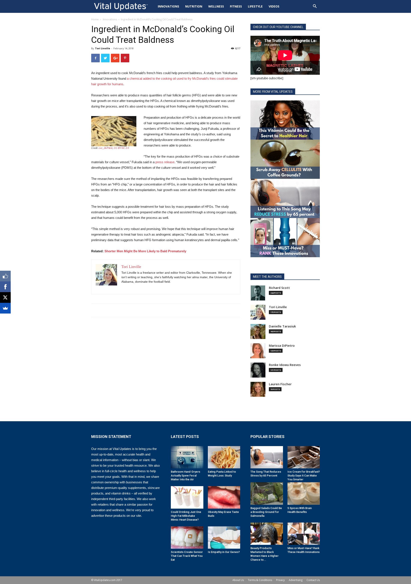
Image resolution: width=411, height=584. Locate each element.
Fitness (236, 6)
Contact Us (313, 580)
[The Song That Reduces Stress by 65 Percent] (266, 457)
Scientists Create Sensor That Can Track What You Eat (187, 555)
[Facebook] (5, 286)
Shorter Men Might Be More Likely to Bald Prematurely (145, 251)
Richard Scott (279, 288)
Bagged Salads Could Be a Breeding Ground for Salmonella (266, 511)
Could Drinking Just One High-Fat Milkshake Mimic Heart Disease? (186, 515)
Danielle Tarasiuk (282, 326)
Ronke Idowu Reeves (285, 365)
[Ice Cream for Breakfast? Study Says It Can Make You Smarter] (303, 457)
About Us (238, 580)
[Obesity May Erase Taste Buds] (224, 497)
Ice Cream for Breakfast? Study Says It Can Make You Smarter (303, 475)
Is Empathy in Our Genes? (224, 552)
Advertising (295, 580)
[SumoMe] (5, 308)
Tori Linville (102, 48)
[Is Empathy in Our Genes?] (224, 537)
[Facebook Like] (5, 276)
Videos (274, 6)
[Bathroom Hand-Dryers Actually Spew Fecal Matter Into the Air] (187, 457)
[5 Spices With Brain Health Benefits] (303, 493)
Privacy (280, 580)
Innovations (168, 6)
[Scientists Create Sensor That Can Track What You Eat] (187, 537)
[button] (315, 7)
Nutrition (193, 6)
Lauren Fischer (280, 384)
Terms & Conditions (260, 580)
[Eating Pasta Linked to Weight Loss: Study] (224, 457)
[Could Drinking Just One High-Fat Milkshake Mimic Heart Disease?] (187, 497)
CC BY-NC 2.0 (121, 148)
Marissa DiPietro (282, 346)
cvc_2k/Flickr (106, 148)
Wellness (216, 6)
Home (95, 19)
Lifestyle (255, 6)
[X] (5, 297)
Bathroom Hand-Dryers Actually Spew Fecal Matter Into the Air (185, 475)
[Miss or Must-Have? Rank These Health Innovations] (303, 534)
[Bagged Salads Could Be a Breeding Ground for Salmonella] (266, 493)
